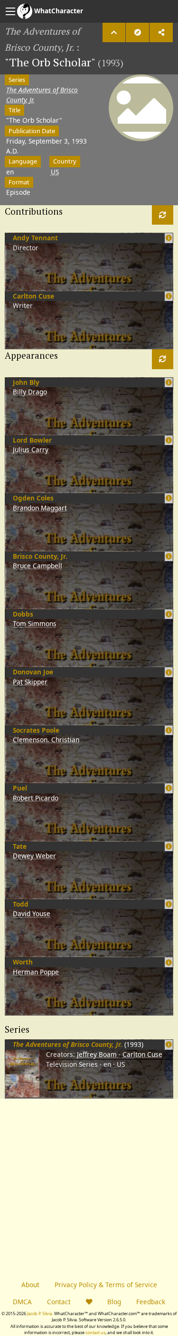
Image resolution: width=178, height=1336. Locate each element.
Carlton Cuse (33, 295)
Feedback (150, 1301)
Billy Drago (30, 391)
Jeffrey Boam (98, 1054)
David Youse (31, 913)
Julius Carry (30, 449)
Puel (20, 787)
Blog (114, 1301)
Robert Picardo (35, 797)
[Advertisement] (89, 1187)
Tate (20, 846)
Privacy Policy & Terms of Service (106, 1284)
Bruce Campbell (37, 565)
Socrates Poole (36, 730)
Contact (59, 1301)
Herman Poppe (36, 971)
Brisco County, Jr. (40, 556)
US (55, 171)
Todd (20, 904)
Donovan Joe (33, 671)
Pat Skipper (30, 681)
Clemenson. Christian (46, 739)
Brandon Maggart (40, 507)
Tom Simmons (34, 623)
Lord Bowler (32, 440)
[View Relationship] (169, 1044)
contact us (95, 1332)
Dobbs (23, 613)
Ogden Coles (33, 497)
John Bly (26, 382)
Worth (23, 961)
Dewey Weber (34, 855)
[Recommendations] (137, 32)
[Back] (114, 32)
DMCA (22, 1301)
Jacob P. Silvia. (40, 1313)
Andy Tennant (35, 237)
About (30, 1284)
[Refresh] (162, 215)
